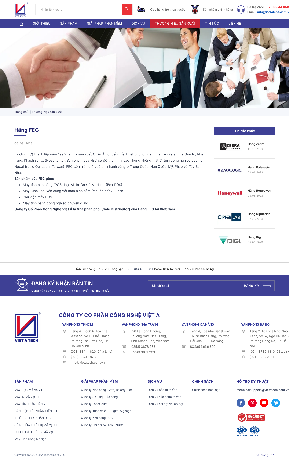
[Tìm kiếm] (127, 9)
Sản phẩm (68, 23)
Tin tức (212, 23)
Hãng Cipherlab (259, 214)
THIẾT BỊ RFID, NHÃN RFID (32, 418)
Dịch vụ (138, 23)
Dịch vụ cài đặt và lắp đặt (165, 404)
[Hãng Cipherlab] (230, 216)
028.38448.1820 (139, 269)
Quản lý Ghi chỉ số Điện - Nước (102, 425)
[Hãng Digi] (230, 240)
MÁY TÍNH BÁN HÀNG (29, 404)
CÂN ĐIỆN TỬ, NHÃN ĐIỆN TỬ (35, 411)
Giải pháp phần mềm (104, 23)
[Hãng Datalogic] (230, 170)
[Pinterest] (252, 403)
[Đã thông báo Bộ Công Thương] (251, 417)
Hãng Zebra (256, 144)
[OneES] (27, 327)
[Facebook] (241, 403)
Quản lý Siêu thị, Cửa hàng (99, 397)
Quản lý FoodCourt (94, 404)
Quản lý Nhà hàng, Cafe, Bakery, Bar (106, 390)
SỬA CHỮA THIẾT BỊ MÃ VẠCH (35, 425)
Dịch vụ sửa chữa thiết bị (165, 397)
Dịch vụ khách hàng (197, 269)
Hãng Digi (255, 237)
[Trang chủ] (21, 23)
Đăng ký (251, 285)
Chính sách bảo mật (206, 390)
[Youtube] (264, 403)
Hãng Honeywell (259, 190)
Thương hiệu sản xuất (175, 23)
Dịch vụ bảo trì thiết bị (163, 390)
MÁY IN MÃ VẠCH (26, 397)
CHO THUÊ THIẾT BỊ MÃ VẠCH (35, 432)
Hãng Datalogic (259, 167)
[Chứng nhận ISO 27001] (242, 431)
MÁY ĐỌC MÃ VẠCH (28, 390)
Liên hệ (235, 23)
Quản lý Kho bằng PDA (97, 418)
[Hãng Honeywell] (230, 193)
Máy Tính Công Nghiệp (30, 439)
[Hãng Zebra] (230, 147)
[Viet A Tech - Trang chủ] (21, 9)
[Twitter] (275, 403)
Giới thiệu (42, 23)
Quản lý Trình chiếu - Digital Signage (106, 411)
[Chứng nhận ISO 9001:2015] (254, 431)
